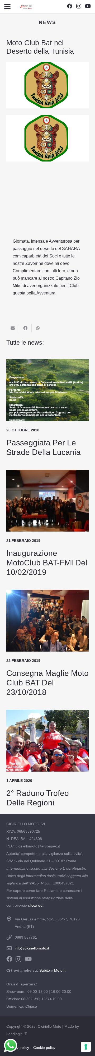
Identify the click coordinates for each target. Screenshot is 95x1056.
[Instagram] (78, 6)
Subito (44, 970)
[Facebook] (69, 5)
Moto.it (59, 970)
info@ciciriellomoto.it (32, 948)
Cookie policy (44, 1047)
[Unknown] (26, 6)
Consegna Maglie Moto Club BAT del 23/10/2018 (47, 683)
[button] (7, 6)
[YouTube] (88, 5)
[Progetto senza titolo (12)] (47, 170)
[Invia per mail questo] (12, 328)
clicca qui (35, 905)
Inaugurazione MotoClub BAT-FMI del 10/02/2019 (46, 563)
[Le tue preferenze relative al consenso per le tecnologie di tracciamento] (86, 1047)
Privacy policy (17, 1047)
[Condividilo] (25, 328)
